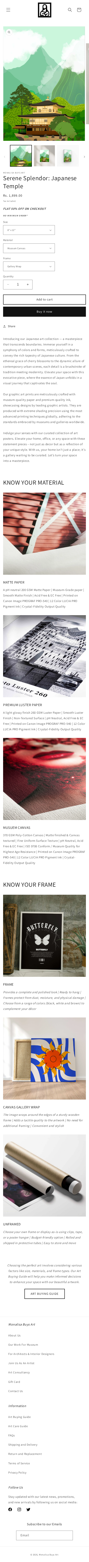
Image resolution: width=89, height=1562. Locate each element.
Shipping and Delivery (22, 1444)
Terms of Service (19, 1463)
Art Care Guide (18, 1426)
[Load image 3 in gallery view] (68, 155)
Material (8, 240)
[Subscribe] (68, 1535)
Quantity (8, 276)
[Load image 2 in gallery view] (44, 155)
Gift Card (14, 1382)
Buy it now (44, 311)
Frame (7, 258)
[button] (8, 9)
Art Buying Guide (19, 1417)
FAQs (11, 1435)
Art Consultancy (19, 1372)
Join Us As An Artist (21, 1363)
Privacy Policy (17, 1472)
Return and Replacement (25, 1454)
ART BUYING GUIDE (45, 1294)
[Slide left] (4, 156)
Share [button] (12, 326)
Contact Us (15, 1391)
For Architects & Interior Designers (31, 1354)
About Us (14, 1335)
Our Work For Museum (23, 1344)
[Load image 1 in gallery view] (21, 155)
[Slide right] (84, 156)
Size (5, 222)
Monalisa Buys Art (49, 1554)
